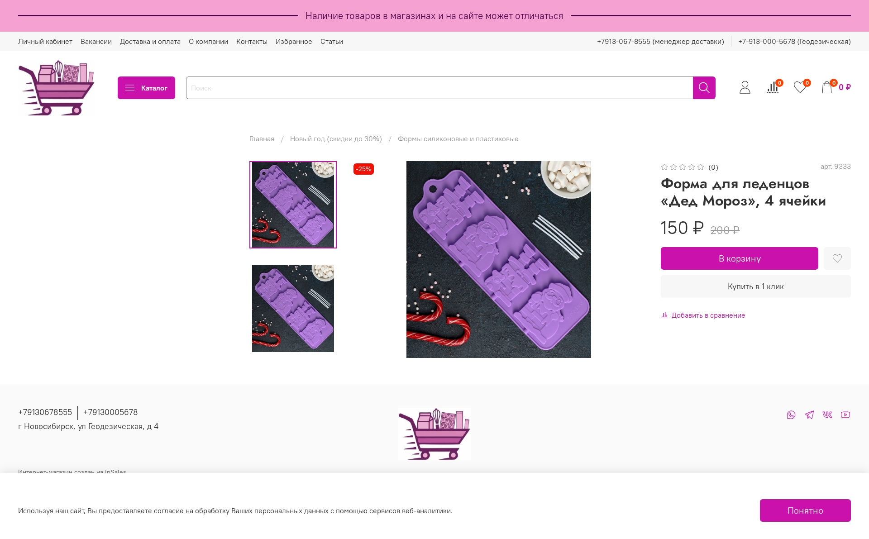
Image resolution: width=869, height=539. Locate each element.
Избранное (294, 41)
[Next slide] (628, 260)
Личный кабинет (45, 41)
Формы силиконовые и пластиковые (458, 138)
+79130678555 (45, 412)
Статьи (331, 41)
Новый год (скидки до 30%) (336, 138)
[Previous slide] (369, 260)
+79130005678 (110, 412)
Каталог (154, 87)
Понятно (805, 510)
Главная (261, 138)
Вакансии (96, 41)
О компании (208, 41)
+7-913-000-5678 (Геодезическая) (794, 41)
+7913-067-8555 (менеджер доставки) (660, 41)
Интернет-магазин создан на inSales (72, 472)
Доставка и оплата (150, 41)
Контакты (251, 41)
